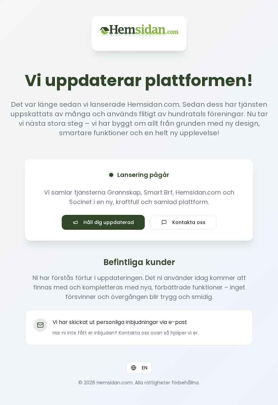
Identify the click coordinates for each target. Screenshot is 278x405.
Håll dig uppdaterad (108, 222)
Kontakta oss (188, 222)
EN (144, 367)
